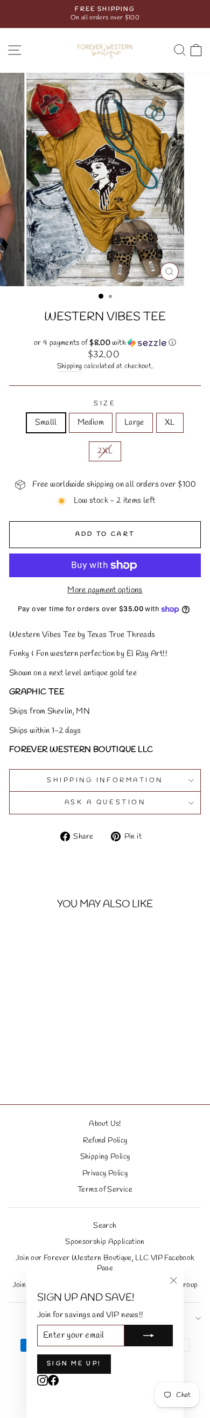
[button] (105, 343)
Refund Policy (105, 1140)
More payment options (104, 590)
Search (104, 1225)
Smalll (46, 422)
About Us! (105, 1124)
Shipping (69, 366)
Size (105, 403)
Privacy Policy (105, 1173)
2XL (105, 451)
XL (170, 422)
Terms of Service (105, 1189)
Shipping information (105, 780)
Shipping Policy (105, 1156)
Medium (91, 422)
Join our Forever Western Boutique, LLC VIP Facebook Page (105, 1263)
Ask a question (105, 802)
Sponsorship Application (104, 1242)
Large (134, 422)
